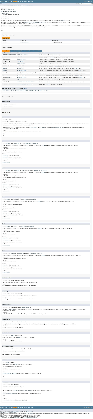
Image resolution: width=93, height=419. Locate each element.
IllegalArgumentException (8, 159)
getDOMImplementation (22, 54)
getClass (17, 90)
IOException (35, 143)
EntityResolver (30, 81)
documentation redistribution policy (29, 417)
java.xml (7, 8)
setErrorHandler (21, 84)
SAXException (28, 143)
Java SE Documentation (29, 413)
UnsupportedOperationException (9, 132)
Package (11, 1)
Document (9, 65)
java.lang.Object (5, 13)
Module (6, 1)
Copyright (2, 416)
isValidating (20, 61)
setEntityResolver (21, 81)
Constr (12, 5)
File (21, 68)
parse (18, 68)
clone (3, 90)
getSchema (19, 56)
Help (32, 1)
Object (6, 18)
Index (29, 1)
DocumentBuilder (24, 42)
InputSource (23, 77)
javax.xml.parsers (10, 9)
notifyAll (31, 90)
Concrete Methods (36, 50)
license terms (16, 417)
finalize (12, 90)
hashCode (22, 90)
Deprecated (24, 1)
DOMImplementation (11, 54)
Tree (21, 1)
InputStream (23, 70)
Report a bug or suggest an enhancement (8, 412)
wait (41, 90)
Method (16, 5)
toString (37, 90)
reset (18, 79)
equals (7, 90)
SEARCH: (77, 3)
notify (26, 90)
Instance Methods (15, 50)
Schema (4, 56)
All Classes (3, 3)
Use (18, 1)
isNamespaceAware (21, 59)
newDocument (20, 65)
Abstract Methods (25, 50)
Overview (2, 1)
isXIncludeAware (21, 63)
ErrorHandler (28, 84)
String (30, 72)
